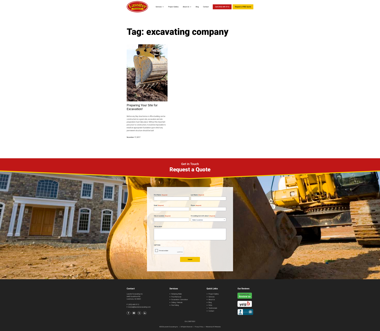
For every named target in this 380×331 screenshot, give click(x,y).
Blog (197, 7)
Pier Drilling (175, 305)
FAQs (210, 305)
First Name (160, 195)
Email (159, 205)
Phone (196, 205)
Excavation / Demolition (179, 300)
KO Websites (217, 327)
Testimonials (213, 308)
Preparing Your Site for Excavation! (142, 107)
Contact (206, 7)
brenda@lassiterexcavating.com (139, 307)
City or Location (162, 216)
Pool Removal (176, 297)
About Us (186, 7)
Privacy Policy (199, 327)
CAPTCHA (157, 245)
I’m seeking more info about (203, 216)
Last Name (197, 195)
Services (159, 7)
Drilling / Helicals (176, 302)
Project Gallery (173, 7)
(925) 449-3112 (133, 304)
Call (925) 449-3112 (222, 7)
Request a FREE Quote (243, 7)
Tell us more (158, 226)
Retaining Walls (176, 294)
